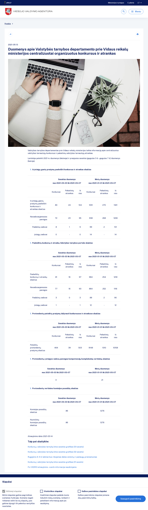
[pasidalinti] (10, 34)
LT (139, 3)
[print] (137, 34)
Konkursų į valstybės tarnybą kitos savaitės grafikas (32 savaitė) (56, 452)
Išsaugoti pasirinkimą (130, 499)
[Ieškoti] (123, 11)
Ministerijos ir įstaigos (116, 3)
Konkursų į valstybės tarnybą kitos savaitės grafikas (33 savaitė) (56, 447)
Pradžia (8, 24)
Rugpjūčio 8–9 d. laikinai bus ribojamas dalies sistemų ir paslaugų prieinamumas (62, 457)
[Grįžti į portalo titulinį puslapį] (8, 3)
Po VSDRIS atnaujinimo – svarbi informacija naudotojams (52, 467)
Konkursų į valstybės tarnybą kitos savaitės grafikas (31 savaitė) (55, 462)
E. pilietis (131, 3)
